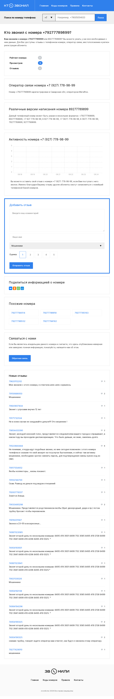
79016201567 (15, 520)
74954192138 (15, 591)
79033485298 (16, 504)
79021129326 (15, 578)
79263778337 (16, 492)
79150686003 (15, 393)
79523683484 (16, 446)
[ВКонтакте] (10, 288)
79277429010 (15, 649)
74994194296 (16, 606)
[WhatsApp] (18, 288)
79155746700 (15, 480)
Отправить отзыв (21, 265)
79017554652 (15, 468)
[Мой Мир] (22, 288)
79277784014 (18, 312)
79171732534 (15, 418)
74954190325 (15, 622)
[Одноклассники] (14, 288)
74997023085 (16, 532)
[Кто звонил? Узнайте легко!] (19, 5)
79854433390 (16, 430)
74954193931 (15, 548)
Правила (74, 5)
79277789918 (49, 312)
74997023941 (15, 563)
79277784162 (50, 321)
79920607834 (16, 406)
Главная (44, 5)
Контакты (87, 5)
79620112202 (15, 381)
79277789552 (18, 321)
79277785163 (82, 312)
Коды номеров (59, 5)
